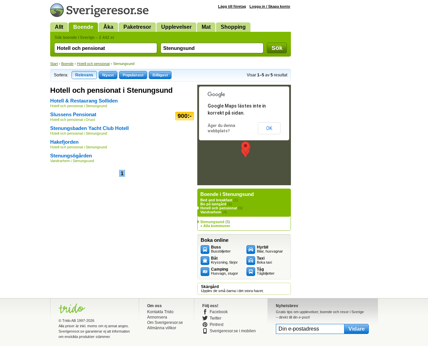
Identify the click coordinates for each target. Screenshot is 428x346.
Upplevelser (176, 27)
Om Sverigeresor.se (165, 322)
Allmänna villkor (161, 328)
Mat (206, 27)
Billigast (160, 75)
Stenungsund (212, 222)
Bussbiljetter (221, 249)
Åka (108, 27)
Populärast (133, 75)
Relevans (84, 75)
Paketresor (137, 27)
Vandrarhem (210, 212)
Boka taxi (264, 260)
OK (269, 128)
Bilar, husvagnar (270, 249)
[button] (245, 147)
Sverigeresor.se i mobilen (233, 331)
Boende (83, 27)
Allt (59, 27)
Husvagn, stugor (224, 271)
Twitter (215, 318)
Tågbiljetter (266, 271)
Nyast (108, 75)
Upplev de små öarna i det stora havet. (232, 289)
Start (54, 64)
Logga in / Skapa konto (269, 6)
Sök (277, 48)
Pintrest (216, 324)
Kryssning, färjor (224, 260)
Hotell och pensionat (93, 64)
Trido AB (69, 321)
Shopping (233, 27)
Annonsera (157, 317)
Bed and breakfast (216, 200)
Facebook (219, 311)
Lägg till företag (232, 6)
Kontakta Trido (160, 311)
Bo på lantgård (213, 204)
